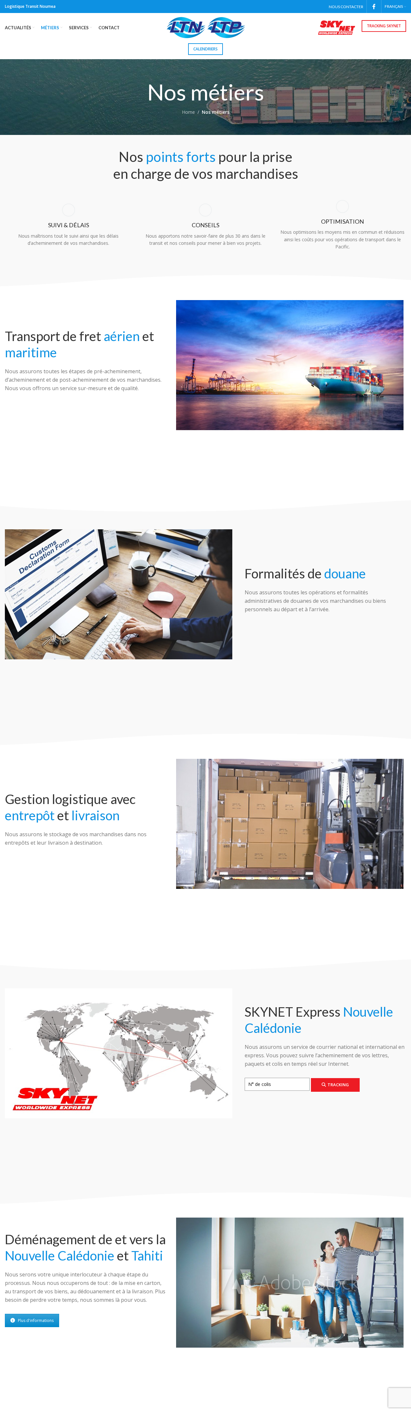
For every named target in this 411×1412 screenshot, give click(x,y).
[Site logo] (205, 27)
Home (188, 112)
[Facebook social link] (374, 6)
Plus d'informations (36, 1320)
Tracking (338, 1085)
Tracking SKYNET (384, 26)
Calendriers (205, 49)
